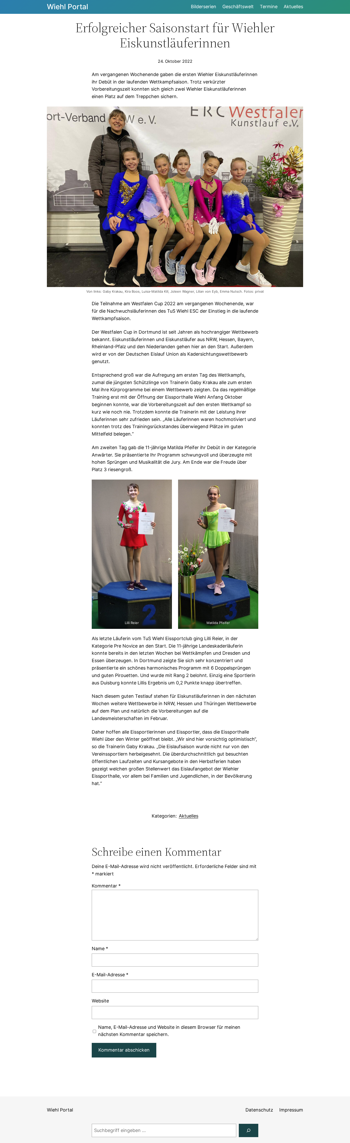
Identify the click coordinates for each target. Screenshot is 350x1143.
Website (100, 1000)
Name (100, 948)
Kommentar (106, 885)
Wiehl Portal (67, 6)
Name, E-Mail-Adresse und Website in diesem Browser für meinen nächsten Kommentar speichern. (169, 1030)
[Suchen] (248, 1130)
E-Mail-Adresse (110, 974)
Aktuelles (188, 816)
